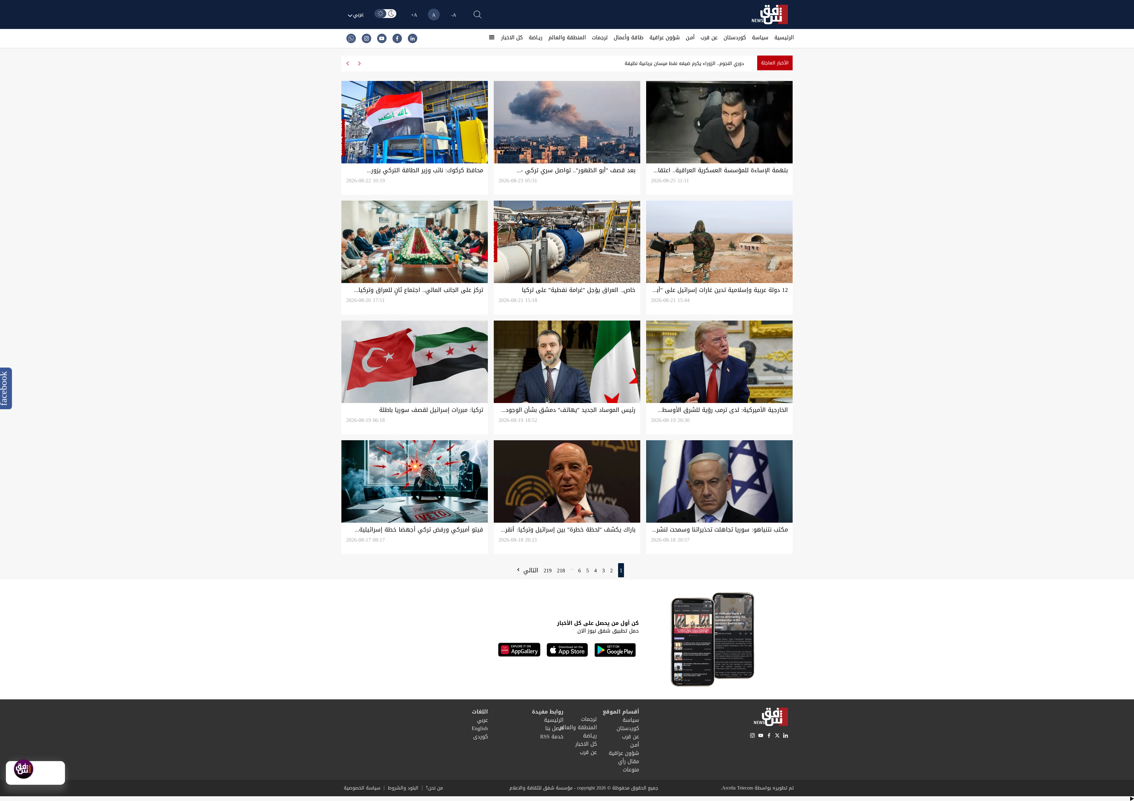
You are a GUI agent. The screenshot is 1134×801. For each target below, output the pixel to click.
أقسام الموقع (621, 712)
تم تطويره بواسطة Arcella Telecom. (757, 787)
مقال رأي (628, 761)
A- (453, 15)
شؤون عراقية (664, 38)
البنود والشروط (403, 788)
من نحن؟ (434, 788)
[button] (347, 64)
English (480, 728)
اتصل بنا (554, 728)
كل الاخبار (512, 38)
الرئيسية (784, 38)
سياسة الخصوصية (362, 788)
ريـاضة (535, 38)
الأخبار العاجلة (775, 62)
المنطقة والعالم (567, 38)
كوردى (480, 737)
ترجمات (600, 38)
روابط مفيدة (547, 712)
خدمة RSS (551, 737)
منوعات (631, 770)
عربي (482, 720)
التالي (529, 570)
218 (561, 571)
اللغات (480, 712)
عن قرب (709, 38)
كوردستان (735, 38)
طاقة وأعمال (628, 38)
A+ (414, 15)
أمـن (690, 38)
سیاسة (760, 38)
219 (548, 571)
